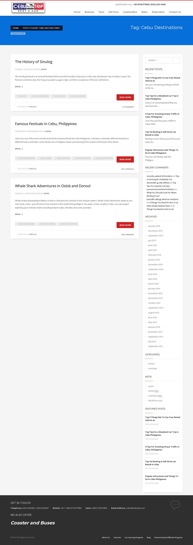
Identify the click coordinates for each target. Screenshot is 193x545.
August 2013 (153, 312)
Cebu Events (59, 96)
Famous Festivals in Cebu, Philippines (46, 123)
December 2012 (155, 331)
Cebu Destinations (40, 96)
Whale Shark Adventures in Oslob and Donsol (52, 185)
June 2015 (152, 245)
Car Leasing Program (134, 537)
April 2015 (152, 250)
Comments (155, 395)
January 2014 (154, 288)
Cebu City (23, 96)
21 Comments (128, 107)
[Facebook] (171, 4)
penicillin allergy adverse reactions (163, 199)
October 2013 (154, 303)
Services (117, 537)
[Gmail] (180, 4)
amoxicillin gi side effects (158, 182)
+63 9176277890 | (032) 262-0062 (149, 4)
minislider (152, 368)
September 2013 (155, 307)
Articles (32, 107)
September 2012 (155, 336)
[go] (176, 60)
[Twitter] (175, 4)
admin (44, 69)
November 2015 (155, 230)
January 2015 (154, 259)
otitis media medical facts (158, 205)
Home (16, 28)
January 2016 (154, 226)
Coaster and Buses (33, 523)
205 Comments (128, 235)
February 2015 (154, 254)
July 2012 (152, 341)
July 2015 (152, 240)
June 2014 (152, 274)
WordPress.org (155, 400)
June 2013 (152, 317)
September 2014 (155, 269)
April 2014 (152, 279)
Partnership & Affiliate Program (168, 537)
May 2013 (152, 322)
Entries (153, 391)
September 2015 (155, 235)
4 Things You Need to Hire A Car (164, 202)
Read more (125, 97)
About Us (106, 537)
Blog (149, 537)
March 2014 (153, 283)
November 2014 (155, 264)
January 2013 (154, 327)
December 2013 (155, 293)
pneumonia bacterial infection (160, 189)
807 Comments (128, 169)
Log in (150, 386)
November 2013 (155, 298)
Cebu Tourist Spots (104, 158)
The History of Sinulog (33, 61)
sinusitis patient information (159, 176)
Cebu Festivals (63, 158)
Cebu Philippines (78, 96)
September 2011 (155, 346)
